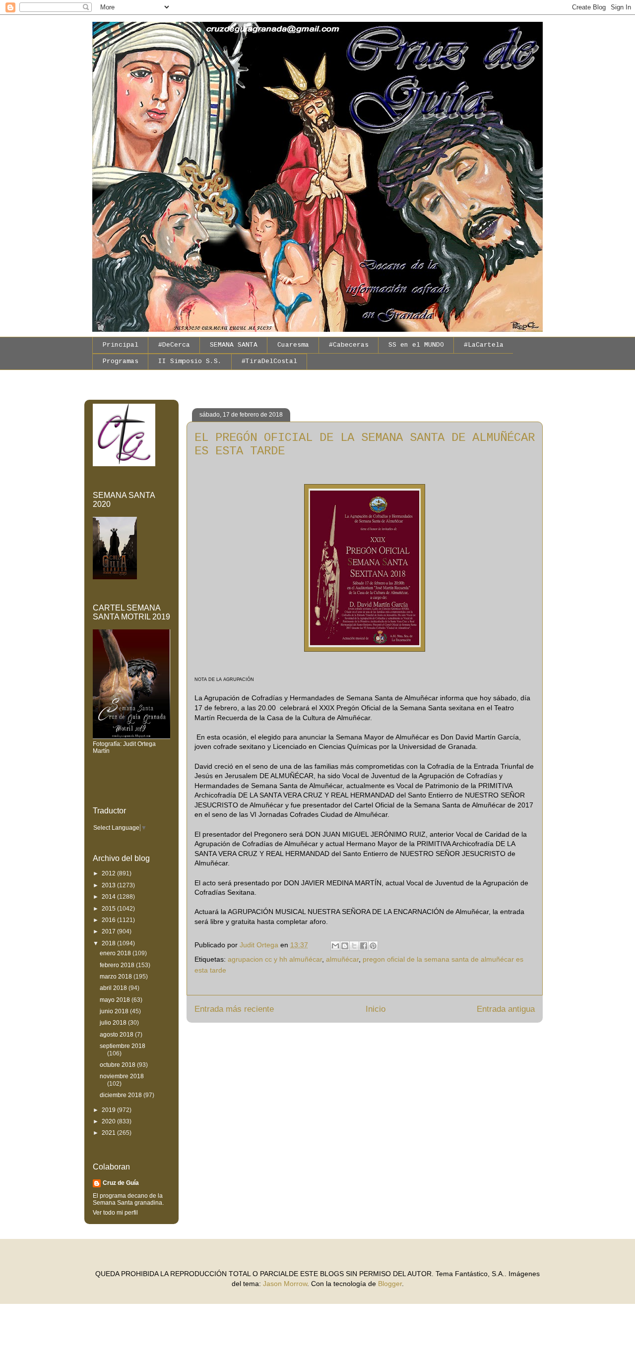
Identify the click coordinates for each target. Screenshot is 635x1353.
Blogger (390, 1284)
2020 (109, 1121)
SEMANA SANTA (233, 345)
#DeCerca (174, 345)
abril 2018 (114, 987)
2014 (109, 896)
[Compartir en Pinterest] (373, 946)
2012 (109, 873)
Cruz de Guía (121, 1182)
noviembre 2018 (122, 1076)
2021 (109, 1132)
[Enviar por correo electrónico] (335, 946)
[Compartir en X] (354, 946)
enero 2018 (116, 953)
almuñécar (342, 959)
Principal (120, 345)
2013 (109, 885)
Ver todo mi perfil (115, 1212)
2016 (109, 920)
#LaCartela (484, 345)
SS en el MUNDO (416, 345)
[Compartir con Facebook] (364, 946)
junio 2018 (115, 1011)
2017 (109, 931)
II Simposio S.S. (190, 361)
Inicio (375, 1009)
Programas (120, 361)
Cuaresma (293, 345)
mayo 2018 (115, 999)
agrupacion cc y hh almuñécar (275, 959)
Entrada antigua (506, 1009)
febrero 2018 (118, 965)
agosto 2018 (117, 1034)
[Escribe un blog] (345, 946)
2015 (109, 908)
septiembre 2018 (122, 1046)
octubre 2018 (118, 1064)
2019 (109, 1110)
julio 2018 (114, 1022)
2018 (109, 943)
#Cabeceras (349, 345)
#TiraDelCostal (269, 361)
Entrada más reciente (234, 1009)
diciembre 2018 (121, 1095)
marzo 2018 (116, 976)
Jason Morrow (285, 1284)
